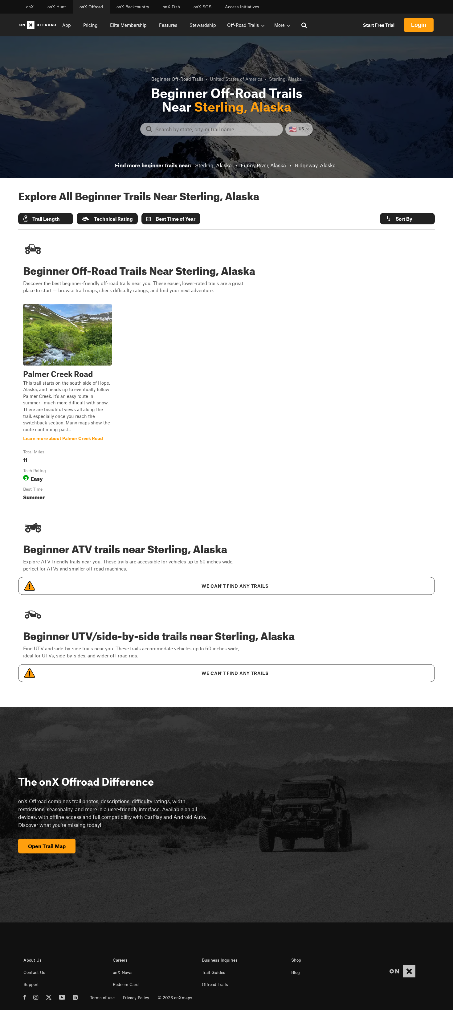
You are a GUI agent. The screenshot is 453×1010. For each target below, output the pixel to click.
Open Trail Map (47, 846)
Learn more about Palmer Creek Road (67, 403)
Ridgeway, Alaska (315, 165)
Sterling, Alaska (213, 165)
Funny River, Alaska (263, 165)
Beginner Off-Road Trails (177, 79)
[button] (45, 218)
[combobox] (216, 129)
